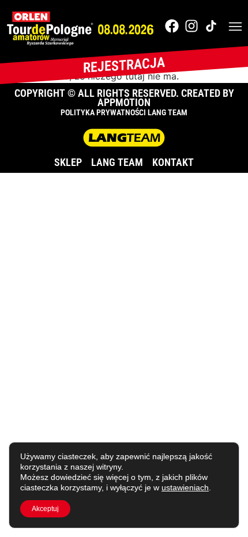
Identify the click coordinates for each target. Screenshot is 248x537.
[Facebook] (172, 26)
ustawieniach (185, 487)
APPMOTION (124, 102)
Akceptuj (45, 509)
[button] (235, 28)
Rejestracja (124, 65)
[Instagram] (191, 26)
